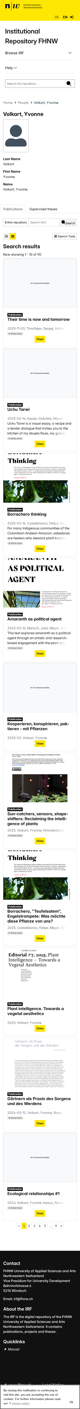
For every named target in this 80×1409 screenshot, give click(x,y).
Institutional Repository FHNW (31, 36)
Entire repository (16, 222)
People (23, 102)
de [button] (57, 17)
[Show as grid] (12, 236)
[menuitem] (40, 53)
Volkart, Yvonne (15, 189)
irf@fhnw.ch (23, 1299)
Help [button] (9, 68)
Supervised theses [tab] (43, 209)
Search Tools (66, 236)
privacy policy (20, 1403)
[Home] (23, 6)
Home (8, 102)
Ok (71, 1402)
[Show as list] (6, 236)
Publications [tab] (12, 209)
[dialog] (40, 1397)
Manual (13, 1349)
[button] (71, 17)
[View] (40, 478)
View (40, 548)
